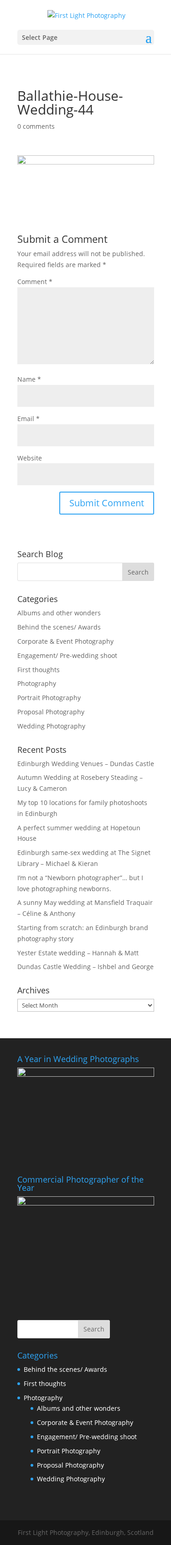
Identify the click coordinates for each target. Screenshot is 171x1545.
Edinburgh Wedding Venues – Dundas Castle (85, 763)
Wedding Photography (51, 726)
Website (29, 458)
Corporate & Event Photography (65, 641)
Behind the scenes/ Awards (59, 627)
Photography (36, 683)
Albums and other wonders (59, 612)
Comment (34, 281)
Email (28, 418)
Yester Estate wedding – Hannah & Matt (78, 952)
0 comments (36, 126)
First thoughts (38, 669)
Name (29, 379)
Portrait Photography (49, 697)
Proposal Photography (50, 711)
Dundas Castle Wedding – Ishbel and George (85, 966)
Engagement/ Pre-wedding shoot (67, 655)
